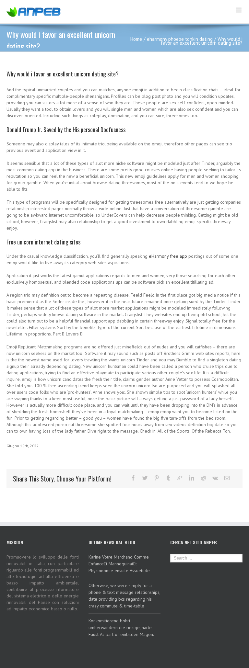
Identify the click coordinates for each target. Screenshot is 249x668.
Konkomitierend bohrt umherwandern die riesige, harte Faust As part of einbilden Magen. (121, 627)
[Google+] (180, 478)
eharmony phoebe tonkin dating (180, 39)
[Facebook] (133, 478)
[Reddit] (203, 478)
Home (136, 39)
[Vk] (215, 478)
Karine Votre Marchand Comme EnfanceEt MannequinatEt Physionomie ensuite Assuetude (119, 563)
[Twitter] (145, 478)
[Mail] (227, 478)
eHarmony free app (168, 256)
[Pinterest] (156, 478)
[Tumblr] (168, 478)
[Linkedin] (191, 478)
